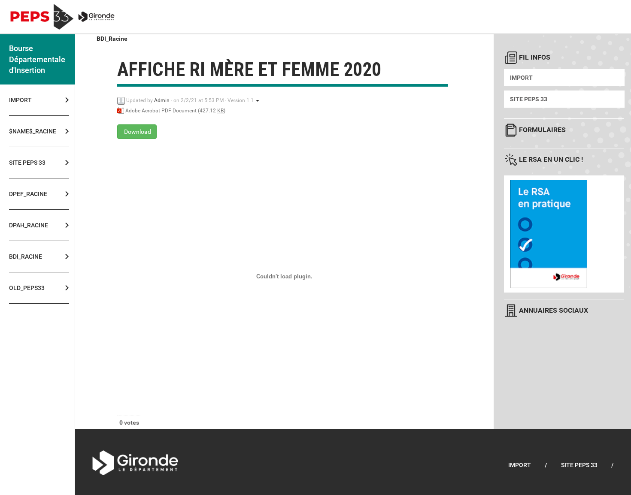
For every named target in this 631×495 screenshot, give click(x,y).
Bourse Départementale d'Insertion (37, 59)
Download (137, 131)
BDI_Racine (112, 38)
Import (20, 100)
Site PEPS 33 (528, 99)
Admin (162, 100)
